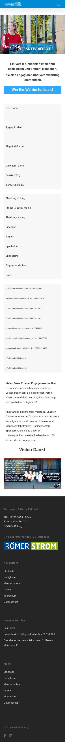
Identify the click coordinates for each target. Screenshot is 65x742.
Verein (7, 589)
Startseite (9, 571)
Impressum (10, 595)
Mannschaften (12, 583)
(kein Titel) (10, 627)
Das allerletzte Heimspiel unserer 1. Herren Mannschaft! (28, 642)
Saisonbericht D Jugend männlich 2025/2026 (29, 634)
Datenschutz (11, 601)
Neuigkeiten (10, 577)
